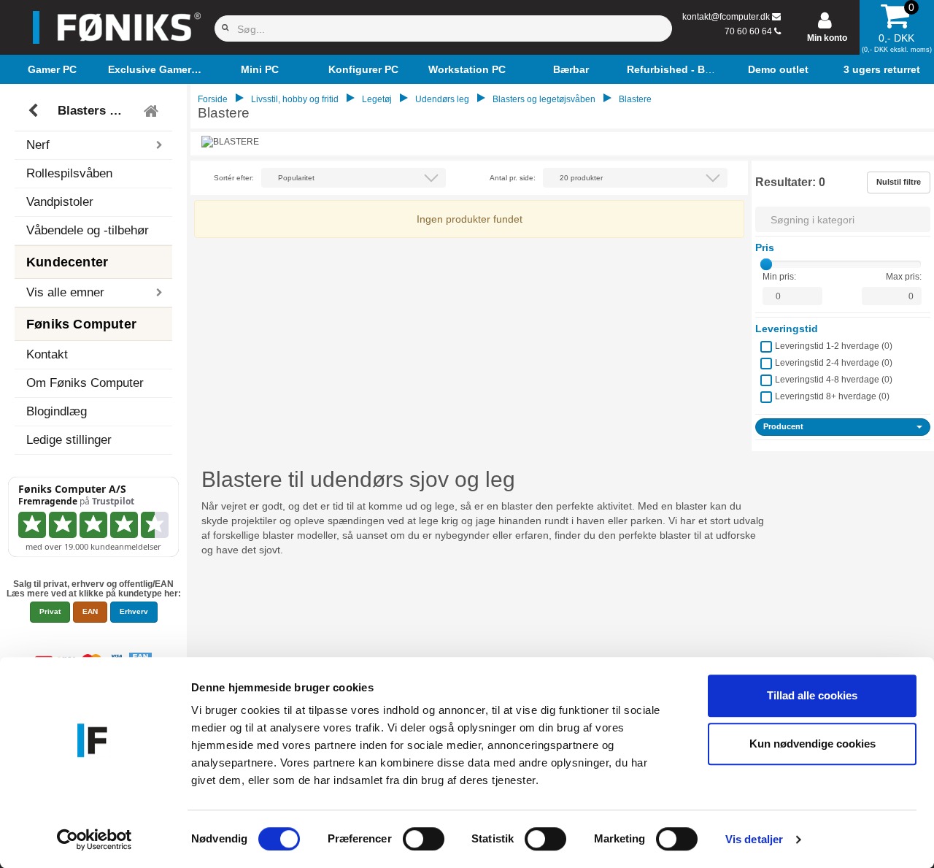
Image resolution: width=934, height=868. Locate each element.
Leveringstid (786, 328)
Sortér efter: (234, 178)
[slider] (766, 264)
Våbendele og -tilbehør (87, 230)
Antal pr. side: (513, 178)
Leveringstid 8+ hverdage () (832, 396)
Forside (213, 99)
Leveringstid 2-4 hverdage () (833, 363)
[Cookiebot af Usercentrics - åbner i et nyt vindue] (94, 839)
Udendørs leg (442, 99)
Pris (764, 247)
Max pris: (904, 277)
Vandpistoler (59, 202)
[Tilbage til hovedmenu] (152, 111)
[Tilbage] (34, 111)
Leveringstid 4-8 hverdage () (833, 380)
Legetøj (377, 99)
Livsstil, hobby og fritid (295, 99)
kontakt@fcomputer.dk (726, 17)
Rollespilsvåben (69, 173)
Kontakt (47, 354)
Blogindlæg (56, 411)
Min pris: (779, 277)
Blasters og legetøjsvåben (96, 111)
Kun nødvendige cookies (812, 743)
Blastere (635, 99)
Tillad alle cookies (812, 695)
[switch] (423, 838)
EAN (90, 611)
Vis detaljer (754, 839)
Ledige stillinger (69, 440)
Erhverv (134, 611)
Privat (50, 611)
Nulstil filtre (898, 181)
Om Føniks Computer (85, 383)
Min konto (827, 38)
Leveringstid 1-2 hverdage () (833, 346)
